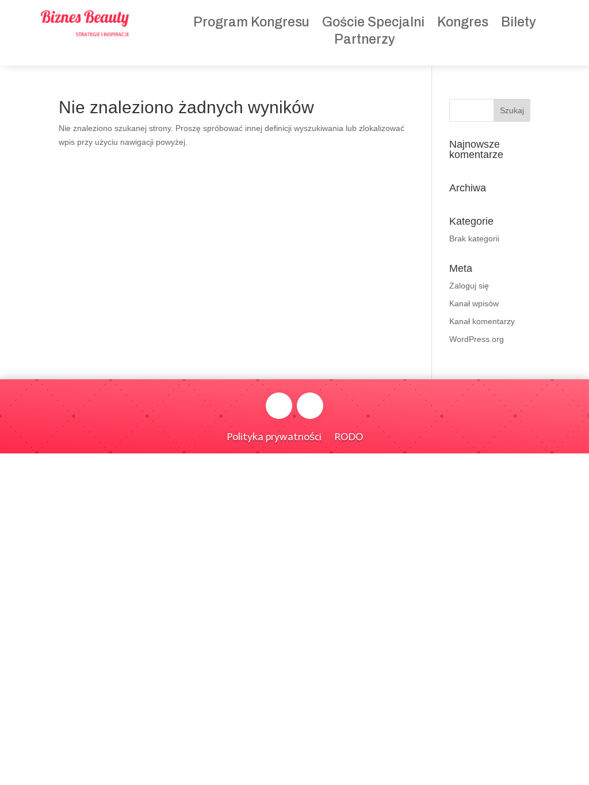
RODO (348, 435)
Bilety (518, 23)
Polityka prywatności (274, 435)
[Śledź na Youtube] (310, 405)
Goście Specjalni (373, 23)
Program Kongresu (251, 23)
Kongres (462, 23)
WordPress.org (476, 339)
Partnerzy (364, 41)
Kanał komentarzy (482, 321)
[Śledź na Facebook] (279, 405)
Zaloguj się (469, 285)
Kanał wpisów (474, 303)
